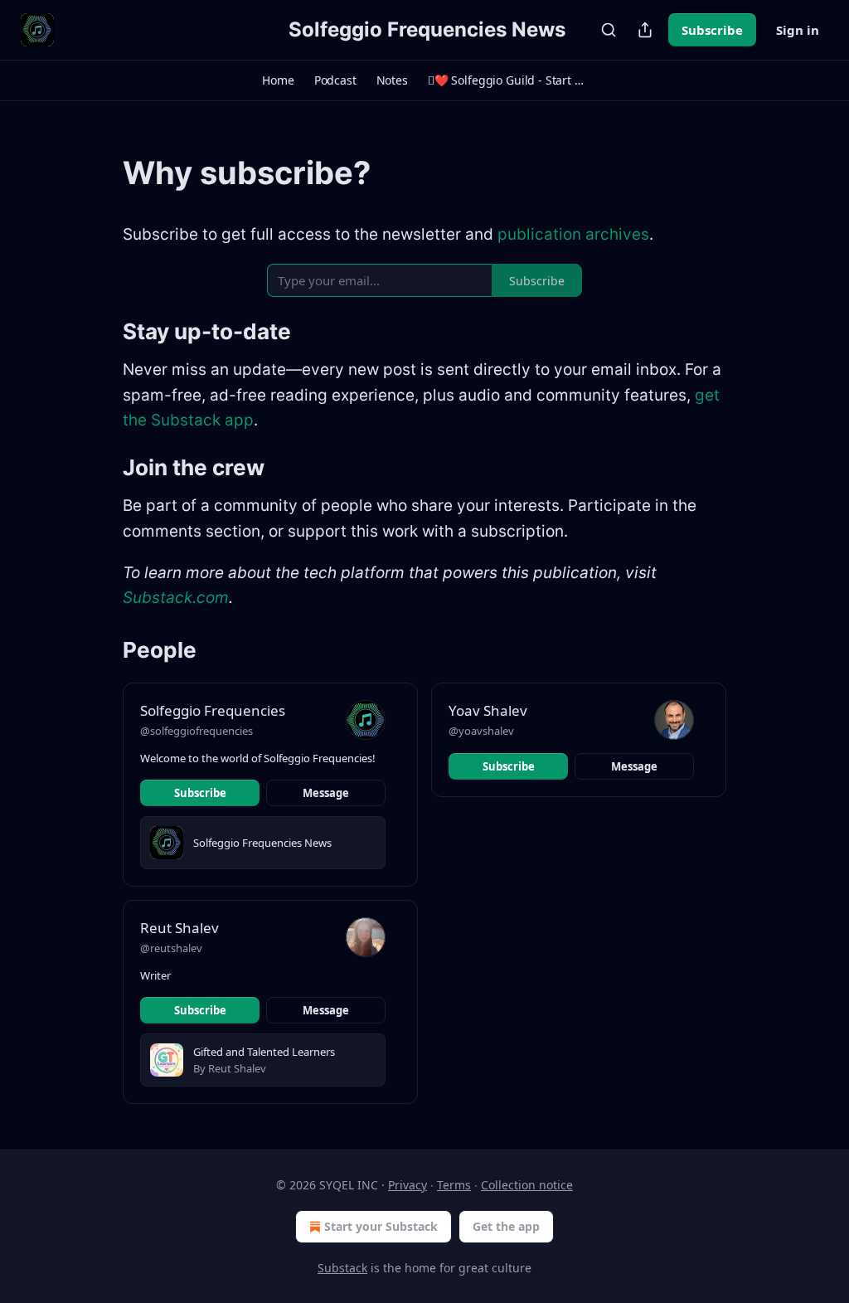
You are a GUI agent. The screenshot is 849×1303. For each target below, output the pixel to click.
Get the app (506, 1226)
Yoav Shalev (488, 710)
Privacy (407, 1185)
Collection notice (527, 1185)
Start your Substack (381, 1226)
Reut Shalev (179, 927)
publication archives (573, 234)
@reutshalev (171, 948)
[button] (277, 80)
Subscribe (712, 30)
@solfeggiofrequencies (196, 730)
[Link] (99, 172)
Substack (342, 1268)
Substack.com (176, 597)
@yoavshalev (481, 730)
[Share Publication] (645, 29)
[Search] (608, 29)
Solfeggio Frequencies (212, 710)
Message (326, 792)
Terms (454, 1185)
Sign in (797, 30)
